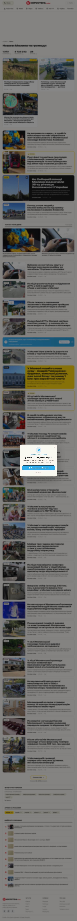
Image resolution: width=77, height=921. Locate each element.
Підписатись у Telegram (40, 468)
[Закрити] (54, 447)
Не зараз (38, 472)
